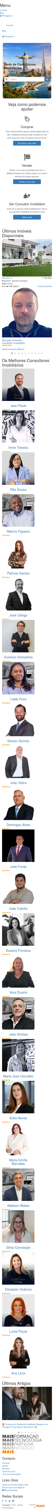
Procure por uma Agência (13, 1487)
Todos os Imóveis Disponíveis (15, 1484)
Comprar (9, 75)
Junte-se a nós (8, 1471)
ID (26, 75)
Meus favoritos (10, 1490)
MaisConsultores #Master (13, 349)
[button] (6, 15)
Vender (5, 1465)
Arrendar (19, 75)
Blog (2, 13)
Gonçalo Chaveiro (13, 341)
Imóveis (3, 10)
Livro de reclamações (11, 1474)
